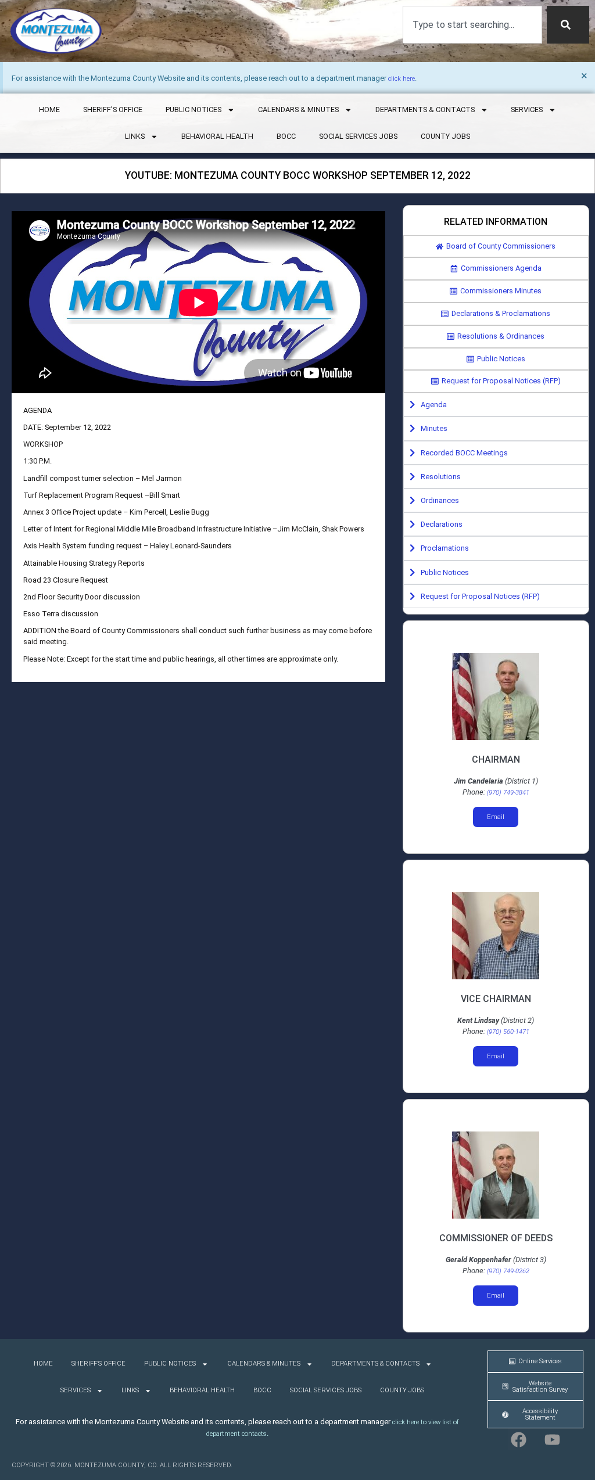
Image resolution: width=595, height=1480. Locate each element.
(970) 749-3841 (508, 792)
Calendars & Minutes (298, 109)
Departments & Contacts (425, 109)
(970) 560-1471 (508, 1032)
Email (495, 817)
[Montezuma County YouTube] (553, 1439)
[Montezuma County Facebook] (519, 1439)
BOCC (286, 136)
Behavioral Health (217, 136)
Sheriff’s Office (112, 109)
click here (401, 78)
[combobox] (472, 25)
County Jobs (445, 136)
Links (135, 136)
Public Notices (193, 109)
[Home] (56, 31)
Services (527, 109)
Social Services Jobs (358, 136)
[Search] (568, 25)
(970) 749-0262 (508, 1271)
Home (49, 109)
